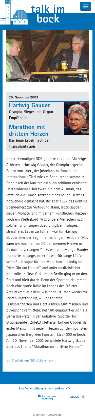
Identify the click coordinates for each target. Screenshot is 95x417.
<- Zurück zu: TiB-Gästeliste (29, 360)
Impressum (38, 415)
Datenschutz (54, 415)
